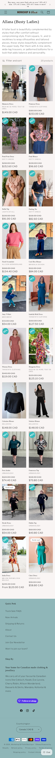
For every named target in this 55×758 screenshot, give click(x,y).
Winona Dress (7, 367)
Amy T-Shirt (6, 314)
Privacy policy (30, 748)
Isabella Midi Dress (36, 314)
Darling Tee (33, 209)
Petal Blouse (33, 156)
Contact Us (10, 636)
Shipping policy (19, 752)
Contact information (36, 752)
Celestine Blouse (8, 421)
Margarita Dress (34, 367)
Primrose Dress (34, 104)
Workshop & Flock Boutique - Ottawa (26, 744)
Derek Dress (6, 523)
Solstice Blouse (34, 421)
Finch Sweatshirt (8, 262)
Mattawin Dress (7, 104)
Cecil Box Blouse (35, 262)
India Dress (6, 576)
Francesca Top (34, 470)
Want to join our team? (16, 649)
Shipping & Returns (14, 623)
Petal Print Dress (8, 156)
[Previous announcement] (5, 5)
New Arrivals (11, 617)
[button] (6, 12)
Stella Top (5, 209)
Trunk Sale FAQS (13, 611)
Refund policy (17, 748)
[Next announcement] (50, 5)
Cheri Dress (33, 576)
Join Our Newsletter (15, 642)
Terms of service (45, 748)
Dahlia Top (33, 523)
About (8, 630)
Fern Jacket (6, 470)
